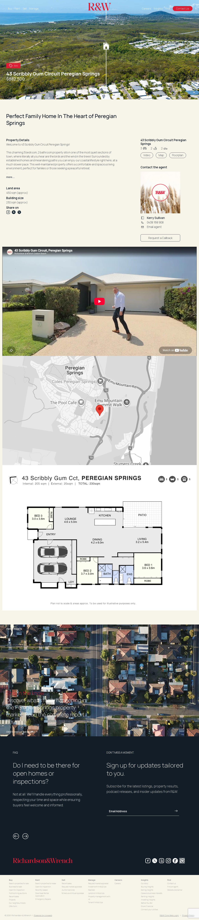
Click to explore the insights (20, 731)
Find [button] (169, 880)
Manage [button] (91, 880)
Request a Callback (160, 238)
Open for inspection (17, 890)
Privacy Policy (188, 915)
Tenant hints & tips (95, 902)
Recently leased (41, 890)
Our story (144, 883)
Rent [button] (37, 880)
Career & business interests (151, 893)
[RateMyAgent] (175, 860)
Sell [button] (63, 880)
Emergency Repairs (43, 899)
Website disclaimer (174, 890)
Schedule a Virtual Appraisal (73, 893)
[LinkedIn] (14, 212)
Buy (10, 8)
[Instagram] (168, 860)
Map (161, 155)
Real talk (91, 890)
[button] (160, 89)
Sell (25, 8)
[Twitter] (19, 212)
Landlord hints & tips (96, 893)
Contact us (171, 883)
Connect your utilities (149, 909)
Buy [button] (11, 880)
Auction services (68, 890)
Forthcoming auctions (18, 893)
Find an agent (172, 886)
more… (10, 177)
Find (167, 8)
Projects (12, 899)
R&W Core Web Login (169, 915)
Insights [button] (144, 880)
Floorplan (177, 155)
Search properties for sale (19, 883)
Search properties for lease (45, 883)
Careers (146, 8)
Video (146, 155)
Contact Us (182, 8)
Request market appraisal (72, 886)
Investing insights (148, 899)
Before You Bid (146, 903)
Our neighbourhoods (17, 903)
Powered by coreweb (43, 915)
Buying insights (147, 886)
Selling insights (147, 890)
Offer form (13, 906)
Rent (17, 8)
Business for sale (15, 886)
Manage (34, 8)
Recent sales (14, 896)
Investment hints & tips (97, 886)
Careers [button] (118, 880)
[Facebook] (9, 212)
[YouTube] (161, 860)
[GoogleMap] (182, 860)
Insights (158, 8)
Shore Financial (147, 906)
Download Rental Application (42, 894)
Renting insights (147, 896)
